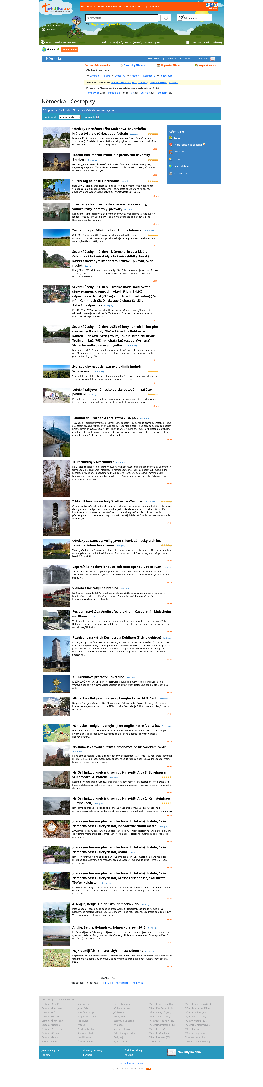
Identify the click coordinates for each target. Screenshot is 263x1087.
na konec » (139, 982)
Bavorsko (95, 75)
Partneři (87, 1054)
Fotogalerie (163, 92)
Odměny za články (92, 1050)
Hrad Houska (84, 1037)
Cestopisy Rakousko (52, 1008)
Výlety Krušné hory (159, 1033)
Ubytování (179, 151)
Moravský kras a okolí (125, 1029)
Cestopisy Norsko (51, 1024)
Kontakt (129, 1054)
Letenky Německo (183, 166)
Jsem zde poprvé (50, 1050)
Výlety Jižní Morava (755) (197, 1024)
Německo (54, 58)
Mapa (177, 137)
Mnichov (134, 75)
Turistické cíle (113, 92)
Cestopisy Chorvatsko (53, 1033)
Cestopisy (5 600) (50, 1004)
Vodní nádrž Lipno (87, 1012)
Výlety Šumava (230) (159, 1016)
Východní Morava (123, 1008)
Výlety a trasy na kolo (196, 1033)
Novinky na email (190, 1052)
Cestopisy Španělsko (52, 1020)
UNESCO (173, 82)
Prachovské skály (86, 1029)
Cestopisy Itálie (49, 1012)
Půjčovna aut (180, 173)
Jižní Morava (120, 1012)
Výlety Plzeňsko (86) (195, 1012)
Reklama (46, 1054)
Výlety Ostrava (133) (195, 1016)
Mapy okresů (98, 24)
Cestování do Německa (97, 65)
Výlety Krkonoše (157, 1029)
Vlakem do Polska (51, 1041)
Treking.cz (154, 1041)
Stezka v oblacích (86, 1033)
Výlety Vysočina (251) (196, 1020)
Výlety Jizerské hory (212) (162, 1020)
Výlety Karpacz (193, 1029)
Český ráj (118, 1037)
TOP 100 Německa (121, 82)
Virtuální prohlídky (195, 1037)
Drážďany (120, 75)
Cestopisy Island (50, 1037)
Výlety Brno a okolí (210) (197, 1008)
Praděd (81, 1024)
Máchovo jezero (86, 1004)
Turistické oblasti (122, 1004)
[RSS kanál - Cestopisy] (148, 1068)
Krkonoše (119, 1024)
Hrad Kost (83, 1020)
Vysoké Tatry (120, 1041)
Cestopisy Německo (52, 1016)
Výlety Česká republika (161, 1004)
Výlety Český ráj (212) (160, 1012)
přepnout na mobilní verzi (131, 1063)
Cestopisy (146, 92)
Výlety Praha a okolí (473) (198, 1004)
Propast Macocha (87, 1016)
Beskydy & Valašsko (124, 1020)
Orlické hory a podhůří (125, 1033)
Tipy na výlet (92, 92)
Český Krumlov (85, 1041)
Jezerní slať (83, 1008)
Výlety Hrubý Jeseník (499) (162, 1024)
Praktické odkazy (133, 1050)
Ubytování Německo (172, 65)
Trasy (132, 92)
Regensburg (166, 75)
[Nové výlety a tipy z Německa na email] (213, 58)
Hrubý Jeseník (121, 1016)
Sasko (107, 75)
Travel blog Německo (135, 65)
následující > (123, 982)
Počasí (177, 158)
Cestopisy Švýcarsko (52, 1029)
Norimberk (149, 75)
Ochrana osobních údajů (198, 1041)
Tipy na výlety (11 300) (119, 24)
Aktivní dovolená (158, 82)
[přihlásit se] (212, 4)
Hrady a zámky (140, 82)
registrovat (212, 8)
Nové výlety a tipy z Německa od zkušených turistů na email (178, 58)
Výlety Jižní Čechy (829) (161, 1008)
